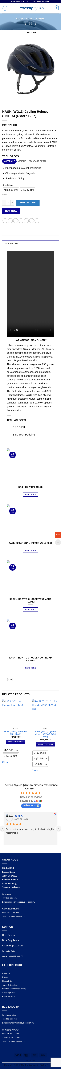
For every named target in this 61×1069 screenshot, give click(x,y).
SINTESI (40, 18)
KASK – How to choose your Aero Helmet (30, 600)
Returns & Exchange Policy (14, 989)
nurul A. (19, 816)
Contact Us (7, 981)
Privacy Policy (8, 996)
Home (19, 18)
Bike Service (9, 935)
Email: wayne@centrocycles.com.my (18, 1023)
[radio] (11, 190)
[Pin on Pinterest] (26, 220)
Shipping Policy (9, 992)
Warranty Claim (8, 951)
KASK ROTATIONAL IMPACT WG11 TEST (30, 543)
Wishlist (30, 1060)
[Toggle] (10, 427)
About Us (6, 973)
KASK (29, 18)
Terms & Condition (10, 985)
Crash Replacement (13, 945)
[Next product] (27, 24)
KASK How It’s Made (30, 487)
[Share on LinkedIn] (31, 220)
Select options (15, 742)
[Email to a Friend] (21, 220)
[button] (5, 8)
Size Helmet (8, 185)
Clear (5, 194)
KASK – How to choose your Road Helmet (30, 659)
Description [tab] (11, 243)
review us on (29, 805)
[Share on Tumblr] (36, 220)
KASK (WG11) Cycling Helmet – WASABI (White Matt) (45, 734)
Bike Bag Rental (10, 940)
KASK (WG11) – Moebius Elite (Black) (15, 732)
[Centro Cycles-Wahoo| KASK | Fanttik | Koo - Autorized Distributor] (30, 8)
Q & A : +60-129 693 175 (12, 956)
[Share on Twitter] (15, 220)
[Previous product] (33, 24)
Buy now (11, 211)
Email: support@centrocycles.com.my (18, 902)
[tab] (9, 161)
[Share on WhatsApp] (5, 220)
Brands (5, 977)
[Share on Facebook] (10, 220)
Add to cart (28, 202)
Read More (30, 494)
